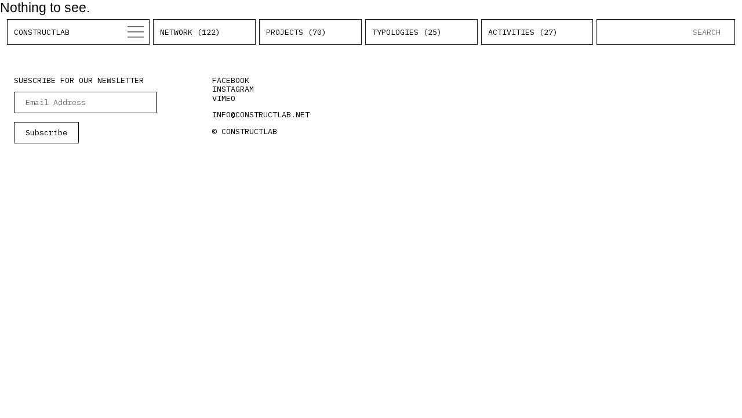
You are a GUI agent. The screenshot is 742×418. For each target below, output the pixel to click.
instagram (233, 89)
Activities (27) (523, 32)
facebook (230, 80)
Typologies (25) (407, 32)
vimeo (223, 98)
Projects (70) (296, 32)
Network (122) (190, 32)
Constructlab (42, 32)
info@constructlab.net (261, 114)
